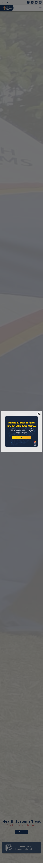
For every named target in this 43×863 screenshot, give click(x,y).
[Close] (39, 414)
